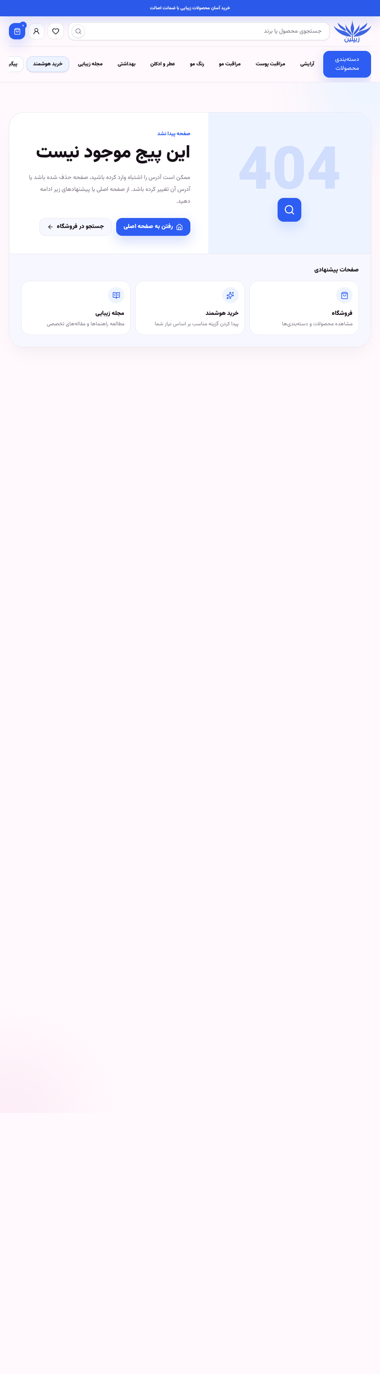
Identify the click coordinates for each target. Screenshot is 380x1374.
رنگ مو (197, 64)
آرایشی (307, 64)
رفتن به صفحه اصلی (148, 226)
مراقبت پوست (270, 64)
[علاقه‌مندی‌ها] (56, 31)
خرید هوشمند (48, 64)
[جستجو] (78, 31)
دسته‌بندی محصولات (347, 64)
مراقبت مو (230, 64)
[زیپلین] (352, 31)
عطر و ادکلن (162, 64)
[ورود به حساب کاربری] (36, 31)
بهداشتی (126, 64)
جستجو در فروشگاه (80, 226)
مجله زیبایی (90, 64)
